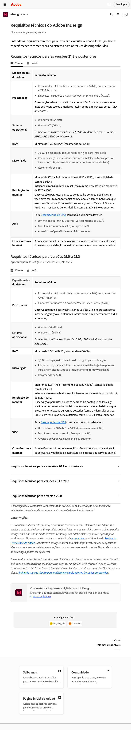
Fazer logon (121, 4)
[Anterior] (38, 647)
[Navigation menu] (5, 4)
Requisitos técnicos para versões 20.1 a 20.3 (40, 481)
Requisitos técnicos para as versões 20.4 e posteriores (47, 466)
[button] (109, 4)
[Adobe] (16, 4)
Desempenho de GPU (53, 215)
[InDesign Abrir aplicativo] (126, 14)
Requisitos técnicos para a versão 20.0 (36, 496)
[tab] (17, 63)
